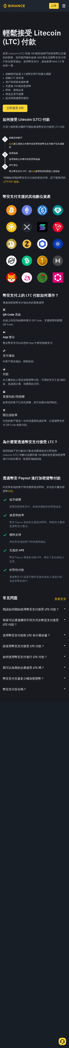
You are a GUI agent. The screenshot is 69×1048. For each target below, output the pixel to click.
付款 (10, 491)
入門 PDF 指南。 (12, 182)
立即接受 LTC (15, 108)
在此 (11, 144)
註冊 (53, 6)
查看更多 (60, 599)
